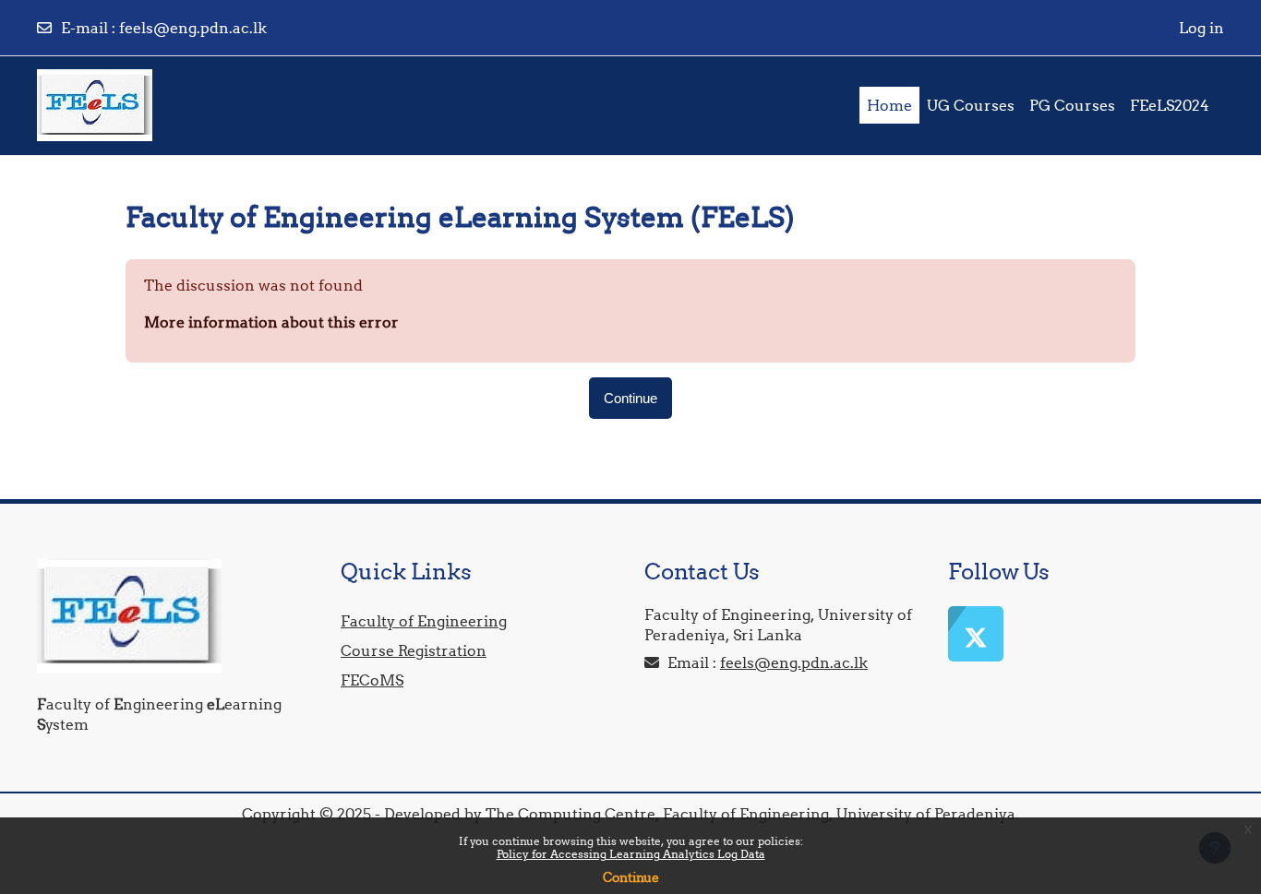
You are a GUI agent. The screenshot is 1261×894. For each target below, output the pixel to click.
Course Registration (413, 650)
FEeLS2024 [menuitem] (1169, 105)
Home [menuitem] (889, 105)
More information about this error (271, 322)
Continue (631, 877)
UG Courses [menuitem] (971, 105)
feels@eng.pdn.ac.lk (193, 27)
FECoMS (372, 680)
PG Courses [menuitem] (1072, 105)
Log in (1201, 27)
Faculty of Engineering (424, 621)
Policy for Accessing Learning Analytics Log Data (631, 854)
